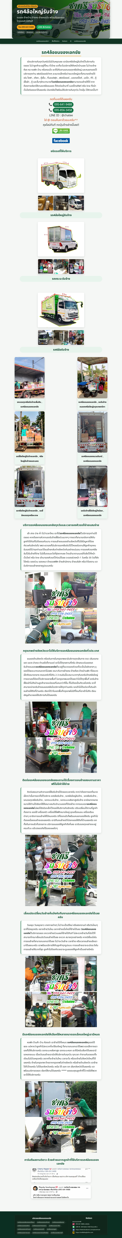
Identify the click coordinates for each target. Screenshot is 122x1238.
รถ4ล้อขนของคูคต (51, 1229)
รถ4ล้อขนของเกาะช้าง (54, 1226)
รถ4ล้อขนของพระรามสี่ (56, 1233)
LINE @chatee (44, 27)
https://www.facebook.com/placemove (88, 1230)
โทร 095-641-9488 (26, 27)
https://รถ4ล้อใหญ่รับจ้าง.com (84, 1233)
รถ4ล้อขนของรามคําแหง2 (24, 1229)
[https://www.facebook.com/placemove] (74, 1230)
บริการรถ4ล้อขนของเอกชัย (41, 1218)
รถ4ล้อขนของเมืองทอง (58, 1222)
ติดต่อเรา (64, 41)
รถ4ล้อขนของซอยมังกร (24, 1226)
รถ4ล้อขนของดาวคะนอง (24, 1233)
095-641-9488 (63, 104)
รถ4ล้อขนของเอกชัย (42, 41)
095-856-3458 (63, 110)
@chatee (84, 1227)
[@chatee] (74, 1227)
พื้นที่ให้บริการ (55, 41)
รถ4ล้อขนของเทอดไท (38, 1229)
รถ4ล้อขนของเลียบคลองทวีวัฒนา (26, 1222)
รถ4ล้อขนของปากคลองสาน (39, 1226)
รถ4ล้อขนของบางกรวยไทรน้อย (40, 1233)
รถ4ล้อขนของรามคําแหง (43, 1222)
